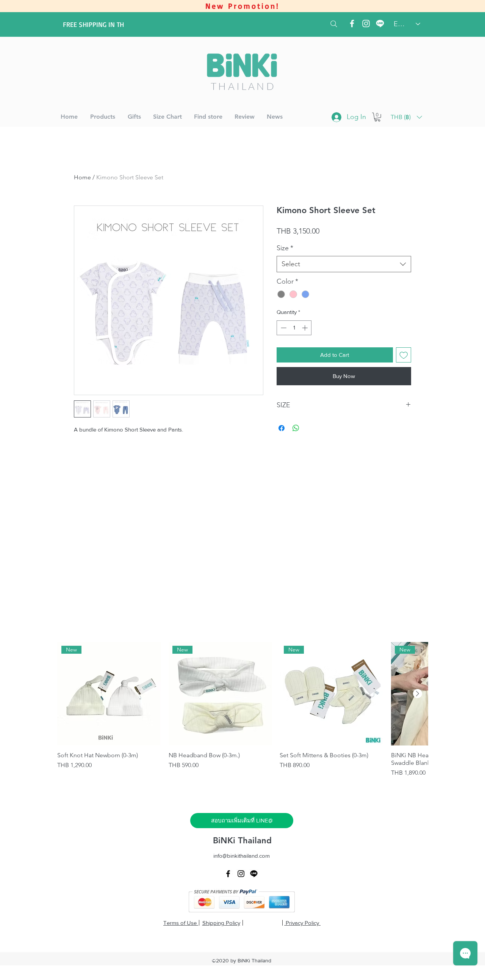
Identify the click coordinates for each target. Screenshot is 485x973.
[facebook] (352, 23)
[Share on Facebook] (281, 428)
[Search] (333, 23)
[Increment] (305, 328)
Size (285, 248)
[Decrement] (283, 328)
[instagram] (366, 23)
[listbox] (406, 117)
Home (82, 177)
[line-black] (253, 873)
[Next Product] (417, 693)
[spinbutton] (294, 328)
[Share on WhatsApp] (295, 428)
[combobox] (344, 264)
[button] (377, 117)
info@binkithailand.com (241, 855)
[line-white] (380, 23)
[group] (242, 710)
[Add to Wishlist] (403, 355)
